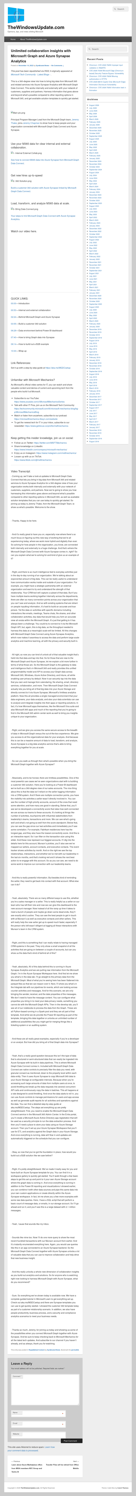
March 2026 (93, 119)
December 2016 (95, 430)
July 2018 (93, 377)
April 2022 (93, 251)
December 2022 (95, 228)
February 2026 (94, 122)
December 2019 (95, 329)
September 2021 (95, 270)
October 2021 (94, 267)
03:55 (13, 323)
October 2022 (94, 234)
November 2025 (95, 130)
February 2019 (94, 357)
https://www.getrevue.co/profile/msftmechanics (46, 425)
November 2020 (95, 298)
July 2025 (93, 141)
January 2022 (94, 259)
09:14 (13, 344)
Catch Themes (122, 1488)
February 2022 (94, 256)
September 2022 (95, 237)
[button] (18, 113)
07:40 (13, 337)
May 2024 (93, 181)
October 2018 (94, 368)
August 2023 (94, 206)
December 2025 (95, 127)
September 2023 (95, 203)
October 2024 (94, 166)
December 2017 (95, 396)
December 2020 (95, 295)
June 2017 (93, 413)
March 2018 (93, 388)
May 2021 (93, 281)
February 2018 (94, 391)
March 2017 (93, 421)
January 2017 (94, 427)
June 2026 (93, 110)
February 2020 (94, 323)
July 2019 (93, 343)
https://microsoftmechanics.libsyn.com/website (36, 418)
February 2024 (94, 189)
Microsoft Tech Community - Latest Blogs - (31, 74)
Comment (17, 1376)
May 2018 (93, 382)
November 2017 (95, 399)
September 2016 (95, 438)
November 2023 (95, 197)
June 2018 (93, 379)
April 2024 (93, 183)
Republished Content (36, 1350)
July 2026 (93, 108)
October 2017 (94, 402)
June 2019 (93, 346)
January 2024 (94, 192)
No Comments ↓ (57, 65)
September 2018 (95, 371)
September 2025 (95, 136)
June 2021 (93, 279)
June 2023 (93, 211)
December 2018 (95, 363)
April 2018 (93, 385)
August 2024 (94, 172)
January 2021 (94, 293)
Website (16, 1434)
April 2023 (93, 217)
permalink (75, 1350)
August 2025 (94, 139)
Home (13, 39)
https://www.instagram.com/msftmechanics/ (56, 453)
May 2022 (93, 248)
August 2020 (94, 307)
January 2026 (94, 124)
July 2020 (93, 309)
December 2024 (95, 161)
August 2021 (94, 273)
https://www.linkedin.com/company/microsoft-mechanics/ (40, 449)
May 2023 (93, 214)
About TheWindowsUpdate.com (33, 39)
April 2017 (93, 419)
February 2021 (94, 290)
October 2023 (94, 200)
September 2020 (95, 304)
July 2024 (93, 175)
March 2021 (93, 287)
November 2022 (95, 231)
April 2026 (93, 116)
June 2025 (93, 144)
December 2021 (95, 262)
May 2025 (93, 147)
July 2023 (93, 209)
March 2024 (93, 186)
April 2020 (93, 318)
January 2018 (94, 393)
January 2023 (94, 225)
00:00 (13, 303)
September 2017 (95, 405)
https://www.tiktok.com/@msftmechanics (33, 459)
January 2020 (94, 326)
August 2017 (94, 407)
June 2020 (93, 312)
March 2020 (93, 321)
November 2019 (95, 332)
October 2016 (94, 435)
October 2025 (94, 133)
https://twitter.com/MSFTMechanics (50, 442)
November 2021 (95, 265)
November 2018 (95, 365)
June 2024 (93, 178)
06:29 (13, 330)
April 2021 (93, 284)
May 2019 (93, 349)
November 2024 (95, 164)
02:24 (13, 316)
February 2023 (94, 223)
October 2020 (94, 301)
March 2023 (93, 220)
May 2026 (93, 113)
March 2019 (93, 354)
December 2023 (95, 195)
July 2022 (93, 242)
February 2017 (94, 424)
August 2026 (94, 105)
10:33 (13, 350)
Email (15, 1423)
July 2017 (93, 410)
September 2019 (95, 337)
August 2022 (94, 239)
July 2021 (93, 276)
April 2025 (93, 150)
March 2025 (93, 153)
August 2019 (94, 340)
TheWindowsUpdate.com (36, 27)
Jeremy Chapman (31, 123)
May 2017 (93, 416)
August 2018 (94, 374)
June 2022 (93, 245)
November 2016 (95, 433)
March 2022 (93, 253)
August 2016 (94, 441)
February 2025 (94, 155)
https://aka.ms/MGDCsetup (58, 367)
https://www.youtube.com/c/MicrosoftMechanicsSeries (39, 401)
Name (15, 1412)
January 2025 (94, 158)
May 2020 (93, 315)
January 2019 (94, 360)
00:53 (13, 310)
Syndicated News (42, 65)
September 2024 (95, 169)
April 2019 (93, 351)
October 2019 (94, 335)
